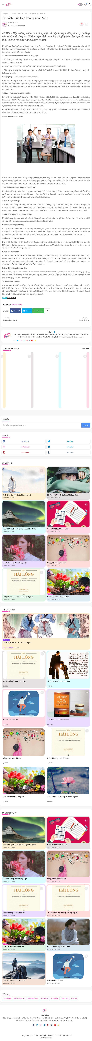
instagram (25, 447)
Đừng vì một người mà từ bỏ (58, 946)
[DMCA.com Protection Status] (9, 298)
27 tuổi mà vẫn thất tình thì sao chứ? (62, 495)
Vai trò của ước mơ (10, 720)
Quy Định (42, 1035)
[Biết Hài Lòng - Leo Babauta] (68, 742)
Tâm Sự (74, 998)
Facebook (17, 311)
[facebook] (14, 341)
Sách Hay (44, 998)
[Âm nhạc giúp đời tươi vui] (68, 703)
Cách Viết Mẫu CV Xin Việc (57, 529)
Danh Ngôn (7, 998)
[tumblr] (29, 341)
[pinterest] (26, 341)
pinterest (25, 452)
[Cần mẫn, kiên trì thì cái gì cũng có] (46, 626)
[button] (80, 4)
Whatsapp (39, 311)
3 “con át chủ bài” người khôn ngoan (62, 797)
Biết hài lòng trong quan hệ (14, 681)
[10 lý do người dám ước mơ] (68, 665)
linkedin (70, 447)
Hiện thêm (85, 349)
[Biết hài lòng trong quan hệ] (24, 665)
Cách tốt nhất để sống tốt (58, 597)
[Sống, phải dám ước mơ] (24, 742)
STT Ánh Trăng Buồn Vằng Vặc (14, 563)
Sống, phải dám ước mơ (56, 563)
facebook (25, 441)
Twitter (28, 311)
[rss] (35, 341)
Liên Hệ (50, 1035)
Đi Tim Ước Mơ (19, 998)
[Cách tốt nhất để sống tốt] (24, 780)
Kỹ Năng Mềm (15, 14)
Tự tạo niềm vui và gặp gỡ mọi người (17, 597)
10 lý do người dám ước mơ (58, 681)
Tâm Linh (64, 998)
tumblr (70, 452)
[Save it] (82, 24)
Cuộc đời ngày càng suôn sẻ (13, 980)
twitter (70, 441)
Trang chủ (5, 14)
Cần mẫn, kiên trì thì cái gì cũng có (17, 643)
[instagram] (20, 341)
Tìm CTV (58, 1035)
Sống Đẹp (54, 998)
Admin (50, 332)
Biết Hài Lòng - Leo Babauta (58, 758)
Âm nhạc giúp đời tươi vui (58, 720)
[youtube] (32, 341)
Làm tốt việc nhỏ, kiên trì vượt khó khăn (19, 529)
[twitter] (18, 341)
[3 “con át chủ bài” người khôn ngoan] (68, 780)
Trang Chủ (25, 1035)
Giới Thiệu (34, 1035)
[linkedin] (23, 341)
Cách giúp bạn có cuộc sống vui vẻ (16, 495)
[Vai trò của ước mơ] (24, 703)
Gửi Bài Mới (66, 1035)
